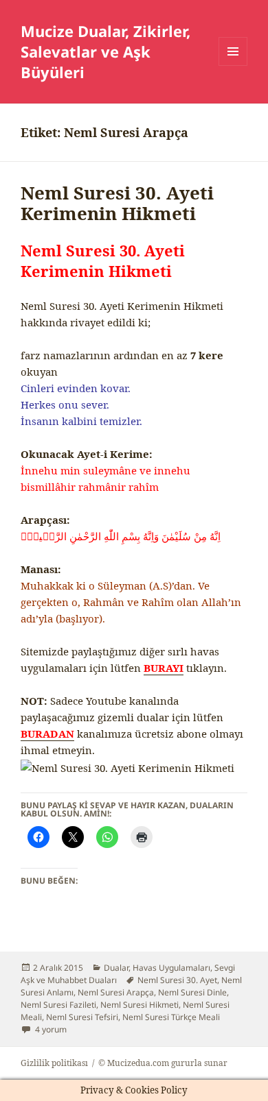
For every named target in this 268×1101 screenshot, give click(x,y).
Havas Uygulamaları (171, 967)
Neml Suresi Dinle (192, 992)
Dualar (116, 967)
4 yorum (50, 1029)
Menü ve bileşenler (233, 65)
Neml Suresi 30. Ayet (177, 980)
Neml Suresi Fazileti (58, 1005)
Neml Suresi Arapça (116, 992)
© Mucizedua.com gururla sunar (162, 1063)
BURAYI (163, 668)
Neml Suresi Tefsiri (82, 1017)
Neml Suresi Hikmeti (139, 1005)
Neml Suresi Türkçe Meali (171, 1017)
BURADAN (47, 733)
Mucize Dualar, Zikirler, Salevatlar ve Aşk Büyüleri (105, 51)
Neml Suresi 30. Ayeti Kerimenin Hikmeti (117, 203)
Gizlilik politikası (54, 1063)
